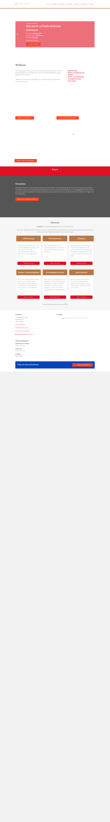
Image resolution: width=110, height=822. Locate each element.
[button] (33, 44)
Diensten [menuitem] (54, 4)
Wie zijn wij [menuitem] (63, 4)
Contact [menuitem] (91, 4)
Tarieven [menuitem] (70, 4)
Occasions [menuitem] (84, 4)
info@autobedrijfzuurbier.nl (24, 334)
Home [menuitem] (48, 4)
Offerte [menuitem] (77, 4)
